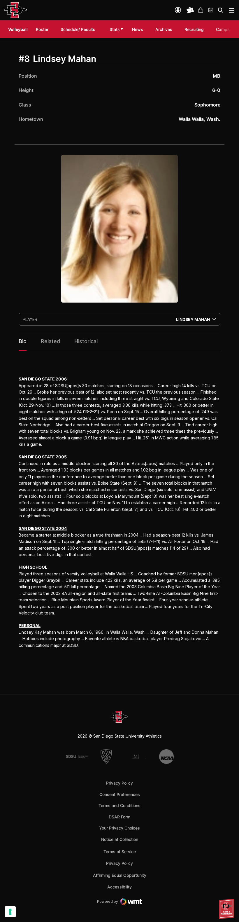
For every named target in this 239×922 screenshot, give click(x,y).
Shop (200, 10)
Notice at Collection (119, 839)
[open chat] (227, 909)
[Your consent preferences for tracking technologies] (10, 911)
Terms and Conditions (119, 805)
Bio (23, 341)
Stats (115, 29)
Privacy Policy (119, 782)
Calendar (211, 10)
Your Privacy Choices (119, 827)
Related (50, 341)
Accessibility (119, 886)
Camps (224, 29)
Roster (42, 29)
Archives (163, 29)
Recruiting (195, 29)
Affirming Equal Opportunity (119, 875)
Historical (86, 341)
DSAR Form (119, 816)
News (137, 29)
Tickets (190, 10)
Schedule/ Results (78, 29)
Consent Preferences (119, 794)
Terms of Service (119, 851)
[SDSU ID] (178, 10)
